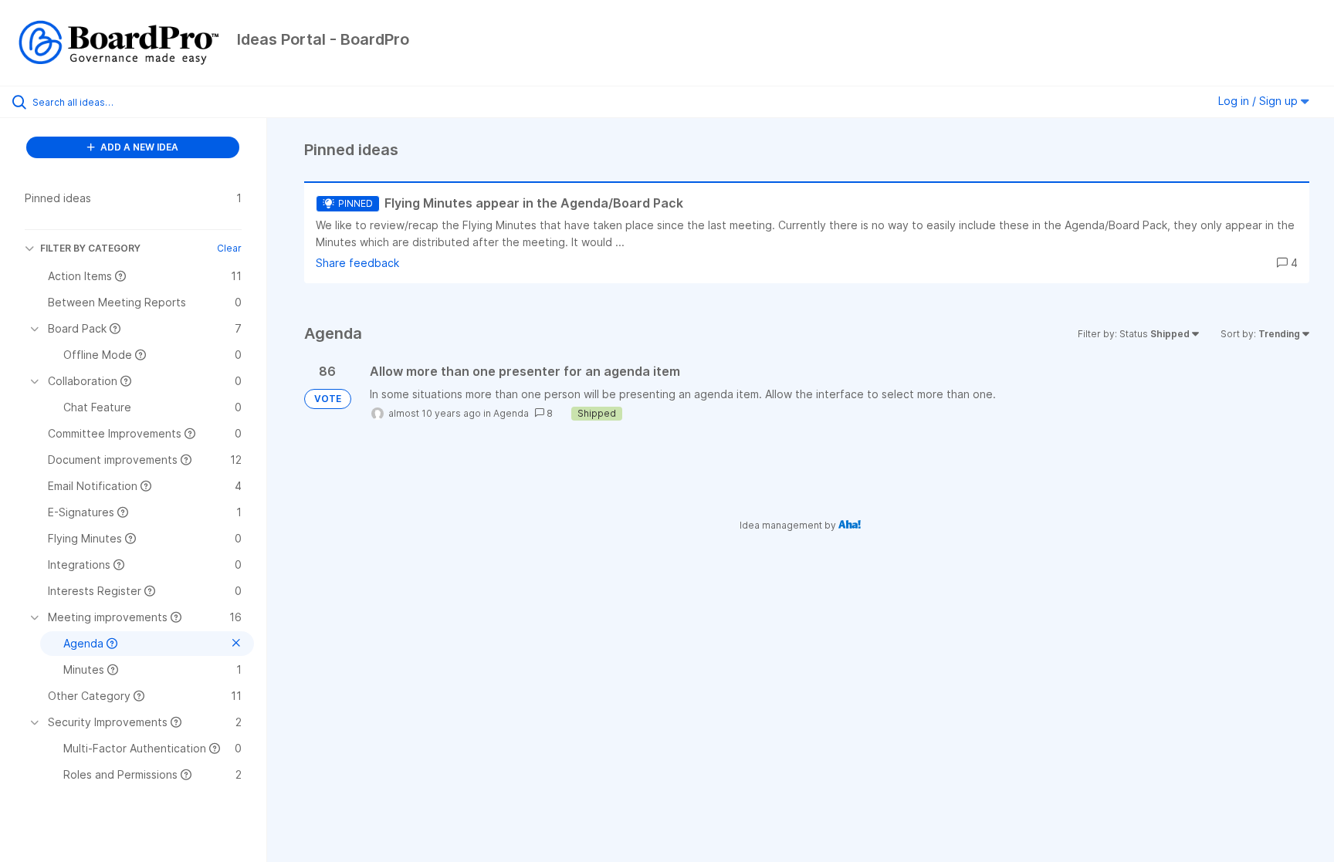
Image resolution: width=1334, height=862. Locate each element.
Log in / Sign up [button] (1259, 100)
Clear (229, 248)
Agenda (511, 413)
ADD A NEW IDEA (138, 147)
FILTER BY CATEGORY (90, 248)
